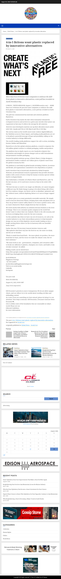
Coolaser (32, 386)
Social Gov (21, 322)
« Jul (4, 455)
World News (9, 38)
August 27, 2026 (19, 357)
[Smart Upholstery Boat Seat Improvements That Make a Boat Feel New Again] (8, 352)
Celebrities (6, 529)
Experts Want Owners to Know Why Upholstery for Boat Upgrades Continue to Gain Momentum (30, 494)
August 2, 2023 (11, 49)
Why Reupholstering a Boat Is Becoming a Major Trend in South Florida (23, 499)
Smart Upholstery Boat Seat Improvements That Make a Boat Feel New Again (22, 352)
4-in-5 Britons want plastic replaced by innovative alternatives (38, 317)
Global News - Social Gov (29, 325)
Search (6, 394)
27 (30, 449)
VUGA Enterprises (27, 424)
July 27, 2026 (47, 357)
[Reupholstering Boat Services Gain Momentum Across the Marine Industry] (36, 352)
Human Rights (7, 532)
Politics (5, 535)
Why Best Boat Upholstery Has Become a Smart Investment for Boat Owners (24, 489)
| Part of (33, 577)
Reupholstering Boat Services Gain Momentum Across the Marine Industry (49, 352)
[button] (2, 25)
